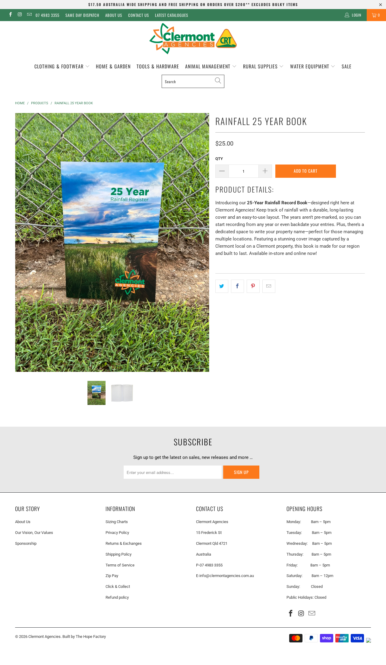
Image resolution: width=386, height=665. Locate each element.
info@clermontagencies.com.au (226, 575)
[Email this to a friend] (268, 286)
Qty (219, 158)
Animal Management (208, 66)
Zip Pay (112, 575)
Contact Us (138, 15)
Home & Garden (113, 66)
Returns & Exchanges (124, 543)
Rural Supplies (261, 66)
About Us (113, 15)
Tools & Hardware (158, 66)
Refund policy (117, 597)
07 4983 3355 (47, 15)
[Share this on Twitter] (221, 286)
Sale (347, 66)
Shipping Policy (118, 554)
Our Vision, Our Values (34, 532)
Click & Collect (118, 586)
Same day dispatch (82, 15)
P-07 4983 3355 (209, 565)
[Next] (199, 242)
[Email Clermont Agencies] (29, 15)
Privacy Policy (117, 532)
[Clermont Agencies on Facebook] (10, 15)
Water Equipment (310, 66)
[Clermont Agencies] (193, 38)
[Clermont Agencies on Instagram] (19, 15)
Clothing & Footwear (59, 66)
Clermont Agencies (44, 636)
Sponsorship (25, 543)
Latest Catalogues (171, 15)
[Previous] (25, 242)
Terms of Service (120, 565)
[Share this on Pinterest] (253, 286)
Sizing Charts (117, 521)
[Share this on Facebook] (237, 286)
